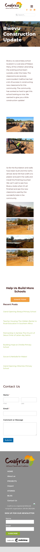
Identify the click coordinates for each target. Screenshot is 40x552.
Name (8, 518)
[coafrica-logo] (20, 456)
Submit (8, 440)
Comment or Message (13, 420)
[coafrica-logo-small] (14, 3)
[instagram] (31, 10)
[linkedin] (34, 10)
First (5, 403)
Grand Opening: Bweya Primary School (19, 312)
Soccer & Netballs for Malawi (15, 357)
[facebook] (27, 10)
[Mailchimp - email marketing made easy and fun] (17, 539)
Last (22, 403)
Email (6, 409)
